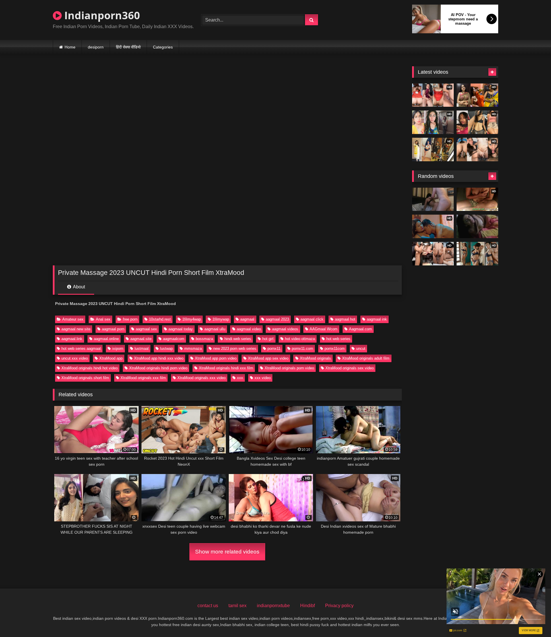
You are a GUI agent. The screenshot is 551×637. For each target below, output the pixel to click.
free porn (130, 319)
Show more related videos (227, 552)
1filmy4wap (191, 319)
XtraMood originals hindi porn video (158, 368)
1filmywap (220, 319)
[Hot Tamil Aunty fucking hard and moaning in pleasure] (477, 226)
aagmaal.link (71, 339)
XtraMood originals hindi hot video (89, 368)
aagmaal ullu (214, 329)
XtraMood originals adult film (365, 358)
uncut (360, 348)
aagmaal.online (106, 339)
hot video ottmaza (300, 339)
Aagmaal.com (360, 329)
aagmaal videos (285, 329)
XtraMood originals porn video (289, 368)
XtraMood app (111, 358)
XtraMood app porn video (215, 358)
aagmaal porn (113, 329)
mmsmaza (193, 348)
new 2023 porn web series (234, 348)
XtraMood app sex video (268, 358)
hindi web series (237, 339)
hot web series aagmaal (81, 348)
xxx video (263, 378)
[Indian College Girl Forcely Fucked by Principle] (433, 199)
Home (70, 47)
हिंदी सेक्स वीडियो (128, 47)
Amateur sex (73, 319)
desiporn (96, 47)
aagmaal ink (377, 319)
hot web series (338, 339)
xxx (240, 378)
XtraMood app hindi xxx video (158, 358)
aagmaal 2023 (277, 319)
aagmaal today (180, 329)
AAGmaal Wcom (323, 329)
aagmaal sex (146, 329)
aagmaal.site (141, 339)
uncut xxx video (74, 358)
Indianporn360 (101, 15)
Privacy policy (339, 605)
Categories (163, 47)
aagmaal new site (75, 329)
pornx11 (273, 348)
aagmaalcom (173, 339)
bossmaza (204, 339)
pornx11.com (302, 348)
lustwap (166, 348)
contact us (207, 605)
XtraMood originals (315, 358)
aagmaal (247, 319)
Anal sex (103, 319)
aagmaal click (311, 319)
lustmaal (142, 348)
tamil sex (237, 605)
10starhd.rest (160, 319)
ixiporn (117, 348)
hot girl (267, 339)
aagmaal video (249, 329)
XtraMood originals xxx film (143, 378)
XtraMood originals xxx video (201, 378)
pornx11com (335, 348)
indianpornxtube (273, 605)
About (78, 286)
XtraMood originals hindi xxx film (226, 368)
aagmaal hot (345, 319)
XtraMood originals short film (85, 378)
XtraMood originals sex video (349, 368)
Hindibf (307, 605)
